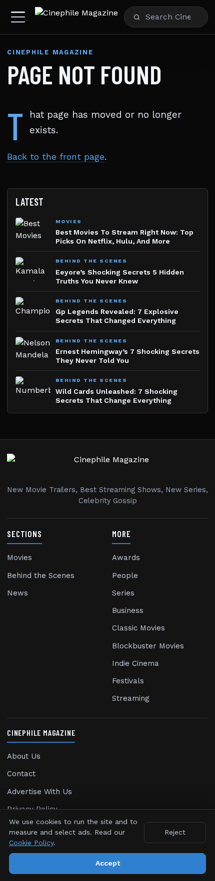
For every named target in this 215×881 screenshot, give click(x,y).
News (17, 592)
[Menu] (18, 17)
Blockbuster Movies (148, 645)
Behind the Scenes (40, 575)
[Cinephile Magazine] (76, 17)
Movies (19, 557)
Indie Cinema (135, 663)
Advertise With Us (39, 791)
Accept (108, 863)
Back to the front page (55, 157)
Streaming (131, 698)
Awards (126, 557)
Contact (21, 773)
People (125, 575)
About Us (23, 756)
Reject (175, 832)
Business (128, 610)
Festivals (128, 680)
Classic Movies (138, 627)
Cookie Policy (31, 843)
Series (123, 592)
